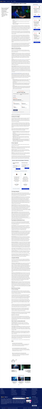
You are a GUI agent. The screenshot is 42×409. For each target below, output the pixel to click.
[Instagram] (36, 405)
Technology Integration (4, 11)
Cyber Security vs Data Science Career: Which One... (21, 382)
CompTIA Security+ (23, 59)
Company (15, 1)
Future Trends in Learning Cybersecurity (4, 15)
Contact (37, 1)
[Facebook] (32, 405)
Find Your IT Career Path (4, 9)
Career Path (8, 1)
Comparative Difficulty (4, 13)
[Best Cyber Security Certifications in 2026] (28, 379)
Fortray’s (12, 144)
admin (14, 4)
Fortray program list (17, 339)
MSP (11, 1)
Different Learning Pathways (5, 8)
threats (14, 229)
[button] (12, 380)
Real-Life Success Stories (4, 14)
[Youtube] (35, 405)
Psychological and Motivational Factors (5, 12)
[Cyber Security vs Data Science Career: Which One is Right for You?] (21, 379)
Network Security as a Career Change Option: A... (14, 382)
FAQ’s (2, 16)
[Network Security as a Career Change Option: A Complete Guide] (14, 379)
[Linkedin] (33, 405)
